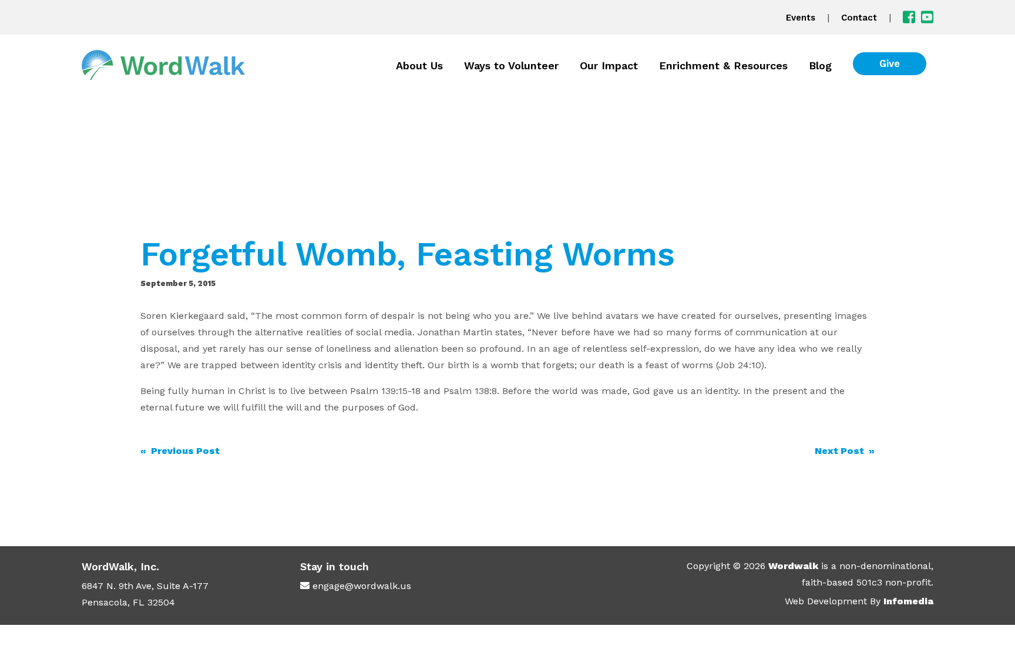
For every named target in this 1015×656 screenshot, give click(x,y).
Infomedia (908, 601)
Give (889, 63)
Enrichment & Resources (723, 65)
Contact (859, 17)
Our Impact (609, 65)
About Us (419, 65)
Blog (820, 65)
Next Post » (845, 450)
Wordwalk (793, 565)
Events (800, 17)
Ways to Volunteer (511, 65)
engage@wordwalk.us (361, 585)
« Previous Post (180, 450)
